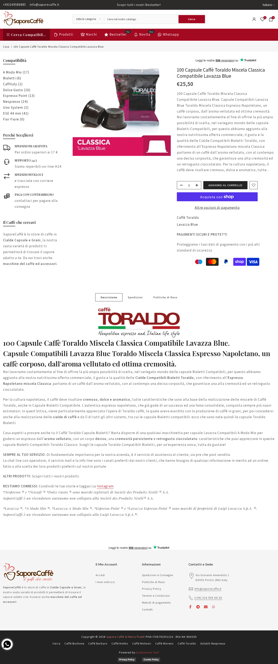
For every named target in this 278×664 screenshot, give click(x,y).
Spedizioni (135, 297)
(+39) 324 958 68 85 (208, 597)
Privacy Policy (151, 589)
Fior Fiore (13, 119)
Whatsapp (171, 34)
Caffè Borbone (74, 643)
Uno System (15, 107)
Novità (146, 34)
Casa (6, 46)
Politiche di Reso (165, 297)
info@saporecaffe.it (44, 5)
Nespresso (15, 101)
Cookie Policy (151, 659)
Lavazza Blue (187, 224)
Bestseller (119, 34)
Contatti (147, 609)
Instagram (105, 486)
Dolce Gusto (16, 90)
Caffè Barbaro (97, 643)
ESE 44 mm (15, 113)
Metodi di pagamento (156, 602)
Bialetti (12, 78)
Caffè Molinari (141, 643)
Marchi (91, 34)
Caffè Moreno (164, 643)
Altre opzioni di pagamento (217, 207)
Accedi (100, 575)
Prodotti (66, 34)
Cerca (56, 643)
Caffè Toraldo (188, 217)
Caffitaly (13, 84)
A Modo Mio (16, 72)
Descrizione (109, 297)
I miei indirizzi (105, 582)
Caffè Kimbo (120, 643)
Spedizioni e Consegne (157, 575)
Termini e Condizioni (156, 595)
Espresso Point (19, 95)
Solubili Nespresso (212, 643)
